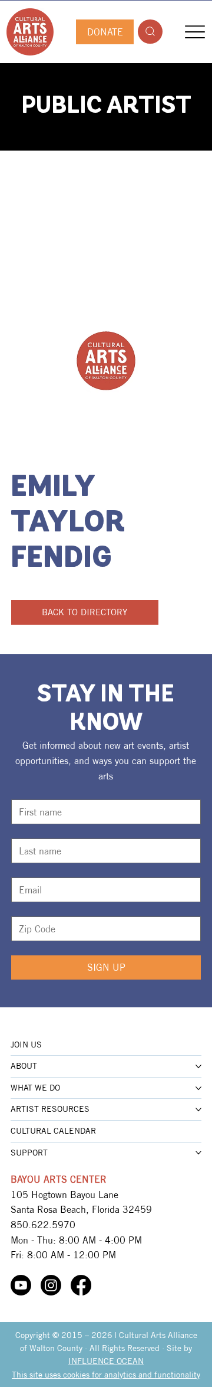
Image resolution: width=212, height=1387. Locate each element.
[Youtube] (21, 1285)
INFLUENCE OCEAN (106, 1361)
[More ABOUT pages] (198, 1066)
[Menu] (195, 31)
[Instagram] (51, 1285)
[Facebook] (81, 1285)
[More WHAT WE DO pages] (198, 1088)
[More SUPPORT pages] (198, 1153)
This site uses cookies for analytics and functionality (106, 1374)
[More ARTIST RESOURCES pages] (198, 1109)
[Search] (150, 31)
